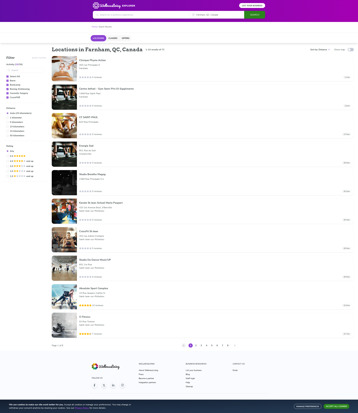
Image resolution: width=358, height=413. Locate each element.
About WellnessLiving (148, 370)
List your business (194, 370)
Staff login (190, 378)
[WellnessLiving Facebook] (94, 385)
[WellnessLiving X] (104, 385)
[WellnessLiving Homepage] (108, 366)
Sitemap (189, 386)
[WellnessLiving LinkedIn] (113, 385)
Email (235, 370)
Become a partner (146, 378)
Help (188, 382)
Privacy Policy (82, 408)
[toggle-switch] (351, 49)
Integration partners (147, 382)
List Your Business (252, 5)
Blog (188, 374)
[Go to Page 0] (184, 345)
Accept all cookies (336, 406)
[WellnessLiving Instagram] (122, 385)
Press (141, 374)
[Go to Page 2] (235, 345)
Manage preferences (307, 406)
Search (254, 14)
